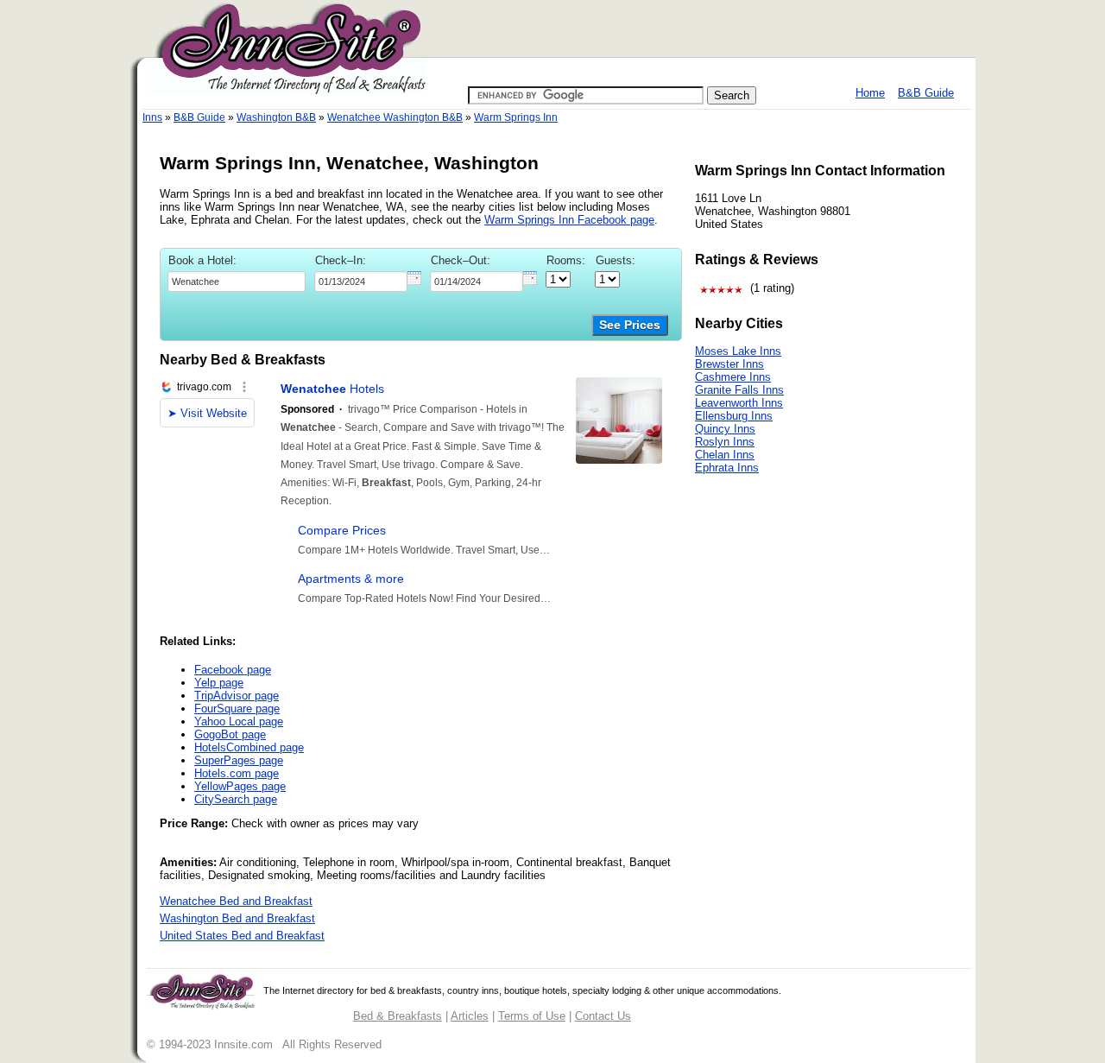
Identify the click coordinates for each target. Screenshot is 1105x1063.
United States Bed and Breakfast (242, 935)
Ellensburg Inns (734, 415)
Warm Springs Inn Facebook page (569, 219)
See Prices (629, 325)
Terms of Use (531, 1015)
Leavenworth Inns (739, 402)
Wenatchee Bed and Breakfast (236, 901)
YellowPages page (240, 786)
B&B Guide (926, 92)
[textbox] (236, 281)
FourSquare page (237, 708)
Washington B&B (276, 117)
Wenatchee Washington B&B (395, 117)
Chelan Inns (725, 454)
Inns (152, 117)
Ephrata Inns (727, 467)
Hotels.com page (236, 773)
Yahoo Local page (238, 721)
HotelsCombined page (249, 747)
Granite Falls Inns (739, 389)
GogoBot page (230, 734)
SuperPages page (238, 760)
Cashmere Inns (733, 376)
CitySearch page (235, 799)
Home (870, 92)
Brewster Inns (729, 363)
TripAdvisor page (236, 695)
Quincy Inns (725, 428)
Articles (470, 1015)
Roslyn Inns (725, 441)
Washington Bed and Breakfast (237, 918)
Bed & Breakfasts (397, 1015)
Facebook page (232, 669)
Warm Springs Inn (516, 117)
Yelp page (218, 682)
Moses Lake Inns (738, 351)
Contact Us (603, 1015)
